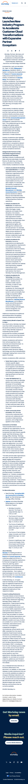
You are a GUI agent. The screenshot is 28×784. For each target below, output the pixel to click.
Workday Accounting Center (14, 191)
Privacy (11, 772)
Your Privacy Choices (14, 776)
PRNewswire (17, 68)
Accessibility (18, 772)
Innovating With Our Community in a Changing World (15, 495)
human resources (17, 74)
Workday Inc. (6, 70)
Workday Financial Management (11, 189)
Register (8, 501)
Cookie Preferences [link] (8, 779)
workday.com (19, 577)
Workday (5, 553)
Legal (7, 772)
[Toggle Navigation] (25, 3)
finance (6, 74)
